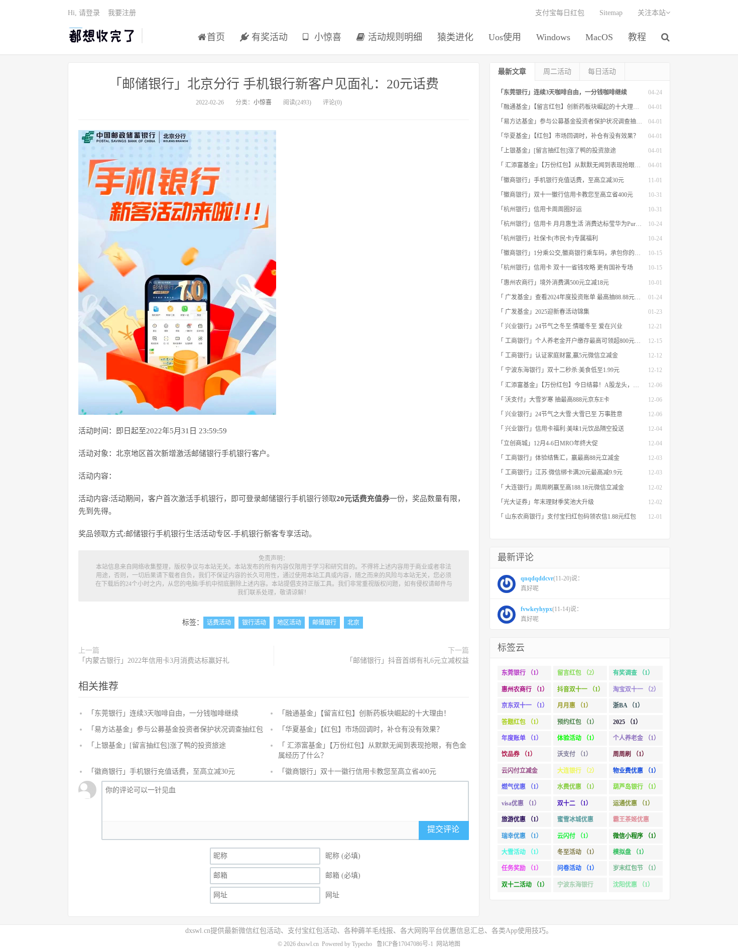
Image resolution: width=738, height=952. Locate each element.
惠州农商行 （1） (525, 689)
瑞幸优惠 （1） (522, 836)
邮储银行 (324, 622)
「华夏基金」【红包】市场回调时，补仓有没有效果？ (360, 729)
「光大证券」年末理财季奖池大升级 (546, 502)
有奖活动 (268, 37)
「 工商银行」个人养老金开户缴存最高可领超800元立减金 (575, 340)
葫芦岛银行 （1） (636, 786)
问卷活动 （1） (577, 868)
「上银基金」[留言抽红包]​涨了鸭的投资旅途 (156, 745)
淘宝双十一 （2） (636, 689)
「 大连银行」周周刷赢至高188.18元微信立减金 (561, 487)
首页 (216, 37)
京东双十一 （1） (525, 705)
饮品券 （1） (519, 754)
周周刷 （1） (630, 754)
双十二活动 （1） (525, 884)
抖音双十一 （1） (580, 689)
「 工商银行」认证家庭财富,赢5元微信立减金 (558, 355)
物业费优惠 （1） (636, 770)
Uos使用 (504, 37)
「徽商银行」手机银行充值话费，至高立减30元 (161, 771)
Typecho (362, 943)
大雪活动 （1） (522, 852)
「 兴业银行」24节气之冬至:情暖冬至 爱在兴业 (560, 326)
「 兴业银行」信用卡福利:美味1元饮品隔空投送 (561, 428)
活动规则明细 (393, 37)
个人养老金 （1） (636, 738)
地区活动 (289, 622)
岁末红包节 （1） (636, 868)
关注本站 (652, 13)
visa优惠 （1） (521, 803)
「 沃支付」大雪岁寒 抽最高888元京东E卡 (553, 399)
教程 (637, 37)
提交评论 (443, 829)
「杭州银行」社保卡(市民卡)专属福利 (548, 238)
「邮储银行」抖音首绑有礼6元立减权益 (407, 660)
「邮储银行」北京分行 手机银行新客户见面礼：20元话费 (274, 84)
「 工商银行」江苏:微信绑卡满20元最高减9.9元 (560, 472)
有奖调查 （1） (633, 672)
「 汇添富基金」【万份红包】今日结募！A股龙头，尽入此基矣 (580, 385)
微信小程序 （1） (636, 836)
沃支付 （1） (574, 754)
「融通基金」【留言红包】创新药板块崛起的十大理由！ (364, 713)
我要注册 (122, 13)
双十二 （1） (574, 803)
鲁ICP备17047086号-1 (405, 943)
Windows (553, 37)
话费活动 (219, 622)
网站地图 (448, 943)
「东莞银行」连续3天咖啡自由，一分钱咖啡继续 (162, 713)
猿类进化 (455, 37)
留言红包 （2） (577, 672)
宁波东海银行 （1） (575, 886)
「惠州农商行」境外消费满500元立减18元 (553, 282)
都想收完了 (102, 36)
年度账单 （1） (522, 738)
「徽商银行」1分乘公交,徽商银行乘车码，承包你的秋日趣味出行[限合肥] (595, 253)
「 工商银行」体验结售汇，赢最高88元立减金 (559, 457)
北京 (353, 622)
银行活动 (254, 622)
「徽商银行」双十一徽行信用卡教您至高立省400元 (357, 771)
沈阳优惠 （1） (633, 884)
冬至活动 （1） (577, 852)
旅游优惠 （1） (522, 819)
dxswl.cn (308, 943)
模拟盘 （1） (630, 852)
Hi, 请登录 (84, 13)
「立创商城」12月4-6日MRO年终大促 (548, 443)
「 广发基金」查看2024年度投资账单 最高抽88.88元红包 (572, 297)
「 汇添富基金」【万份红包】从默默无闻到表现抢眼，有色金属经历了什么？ (599, 165)
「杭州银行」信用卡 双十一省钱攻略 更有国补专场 (565, 267)
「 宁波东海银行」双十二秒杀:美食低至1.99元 (559, 370)
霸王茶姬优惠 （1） (631, 821)
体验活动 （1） (577, 738)
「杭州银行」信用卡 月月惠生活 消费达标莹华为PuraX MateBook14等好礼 (595, 223)
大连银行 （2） (577, 770)
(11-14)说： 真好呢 (551, 614)
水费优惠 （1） (577, 786)
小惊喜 (326, 37)
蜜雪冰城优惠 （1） (575, 821)
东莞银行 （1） (522, 672)
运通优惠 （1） (633, 803)
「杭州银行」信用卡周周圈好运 (540, 209)
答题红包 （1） (522, 722)
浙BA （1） (628, 705)
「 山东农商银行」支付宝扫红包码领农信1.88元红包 (567, 516)
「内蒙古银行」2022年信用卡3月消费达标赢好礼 (153, 660)
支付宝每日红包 (559, 13)
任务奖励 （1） (522, 868)
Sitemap (611, 13)
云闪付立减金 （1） (520, 772)
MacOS (599, 37)
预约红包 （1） (577, 722)
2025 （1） (627, 722)
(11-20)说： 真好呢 (552, 583)
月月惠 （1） (574, 705)
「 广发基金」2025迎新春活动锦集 (543, 311)
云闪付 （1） (574, 836)
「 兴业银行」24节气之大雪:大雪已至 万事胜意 (560, 414)
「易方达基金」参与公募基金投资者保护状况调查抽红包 (175, 729)
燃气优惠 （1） (522, 786)
